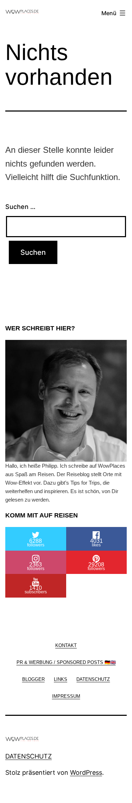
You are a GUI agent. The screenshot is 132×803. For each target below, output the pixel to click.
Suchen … (20, 206)
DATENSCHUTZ (28, 756)
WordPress (86, 772)
